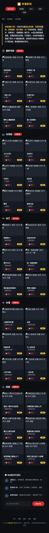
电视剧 (21, 9)
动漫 (39, 9)
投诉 (29, 519)
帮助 (19, 519)
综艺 (31, 9)
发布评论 (38, 504)
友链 (24, 519)
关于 (14, 519)
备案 (34, 519)
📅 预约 (8, 76)
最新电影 (11, 9)
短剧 (24, 12)
